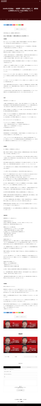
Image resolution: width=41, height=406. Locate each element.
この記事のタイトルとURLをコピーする (20, 316)
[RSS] (22, 401)
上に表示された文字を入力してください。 (20, 387)
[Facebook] (19, 401)
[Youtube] (21, 401)
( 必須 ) (7, 371)
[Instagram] (18, 401)
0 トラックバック (29, 367)
